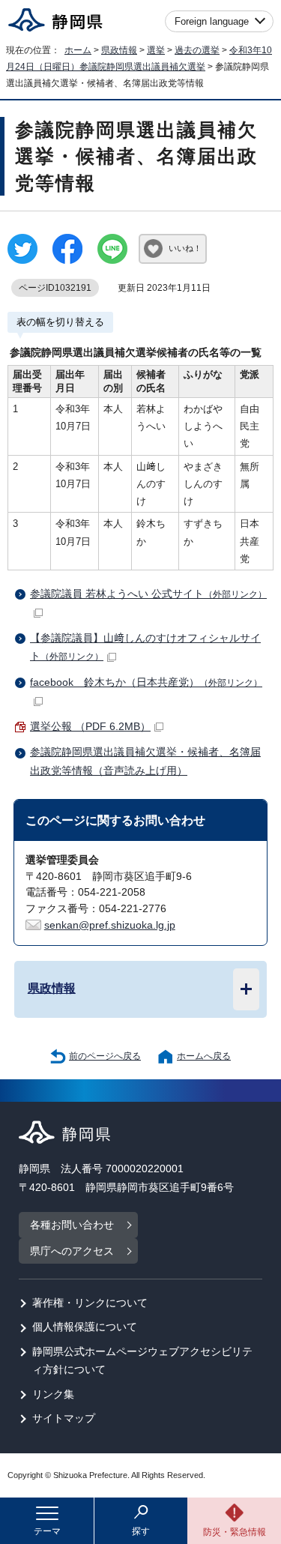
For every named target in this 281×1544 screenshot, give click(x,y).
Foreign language (212, 21)
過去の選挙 (197, 50)
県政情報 (119, 50)
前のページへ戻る (105, 1056)
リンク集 (53, 1394)
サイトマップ (63, 1418)
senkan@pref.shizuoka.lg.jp (109, 925)
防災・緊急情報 (234, 1532)
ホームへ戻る (204, 1056)
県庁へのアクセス (72, 1251)
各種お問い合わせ (72, 1225)
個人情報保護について (84, 1327)
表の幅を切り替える (60, 322)
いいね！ (185, 248)
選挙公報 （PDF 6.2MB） (90, 726)
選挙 (156, 50)
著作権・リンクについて (90, 1303)
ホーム (77, 50)
